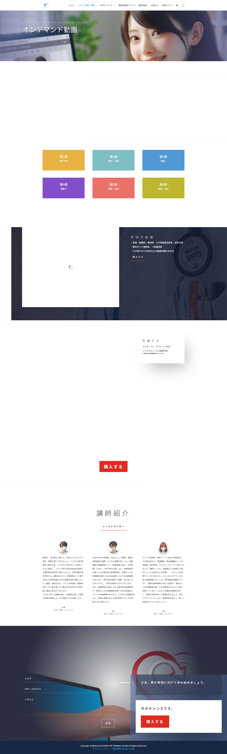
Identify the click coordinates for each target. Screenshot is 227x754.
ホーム (71, 5)
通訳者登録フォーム (126, 5)
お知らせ (154, 5)
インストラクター (114, 526)
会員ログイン (167, 5)
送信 (108, 723)
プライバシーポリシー (101, 748)
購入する (138, 256)
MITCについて (106, 5)
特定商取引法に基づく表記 (124, 748)
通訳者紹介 (143, 5)
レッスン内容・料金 (86, 5)
